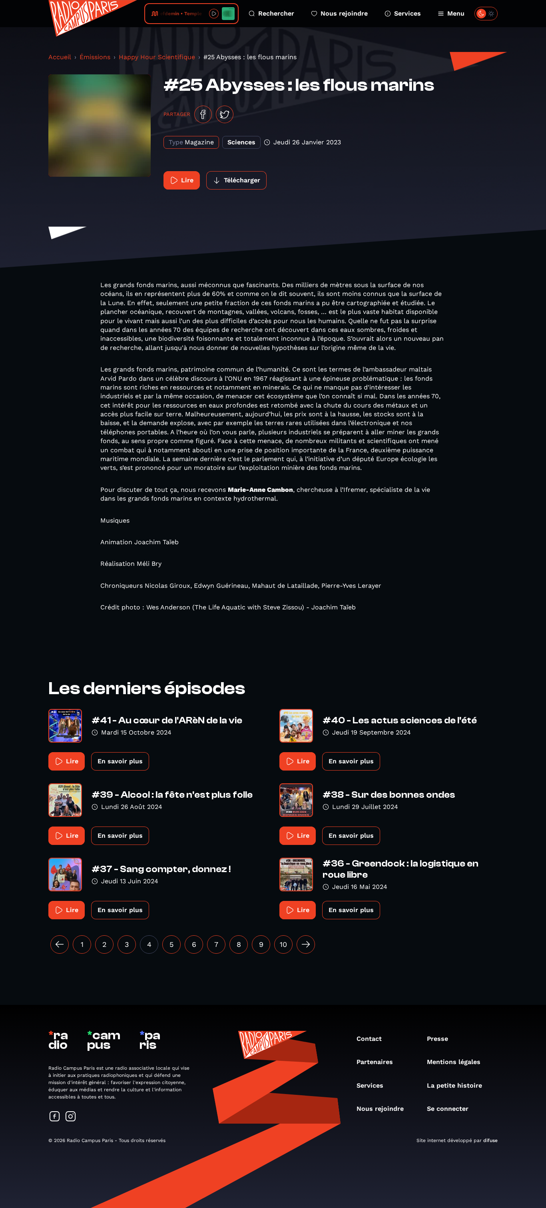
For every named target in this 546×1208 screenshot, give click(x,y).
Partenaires (375, 1062)
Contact (369, 1038)
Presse (437, 1038)
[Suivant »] (306, 944)
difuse (490, 1140)
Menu (455, 13)
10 (283, 944)
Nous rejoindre (344, 13)
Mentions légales (453, 1062)
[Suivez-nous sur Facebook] (54, 1117)
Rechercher (276, 13)
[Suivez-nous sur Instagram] (70, 1117)
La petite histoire (454, 1085)
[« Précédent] (59, 944)
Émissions (95, 57)
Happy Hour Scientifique (157, 57)
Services (407, 13)
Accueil (59, 57)
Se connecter (447, 1108)
